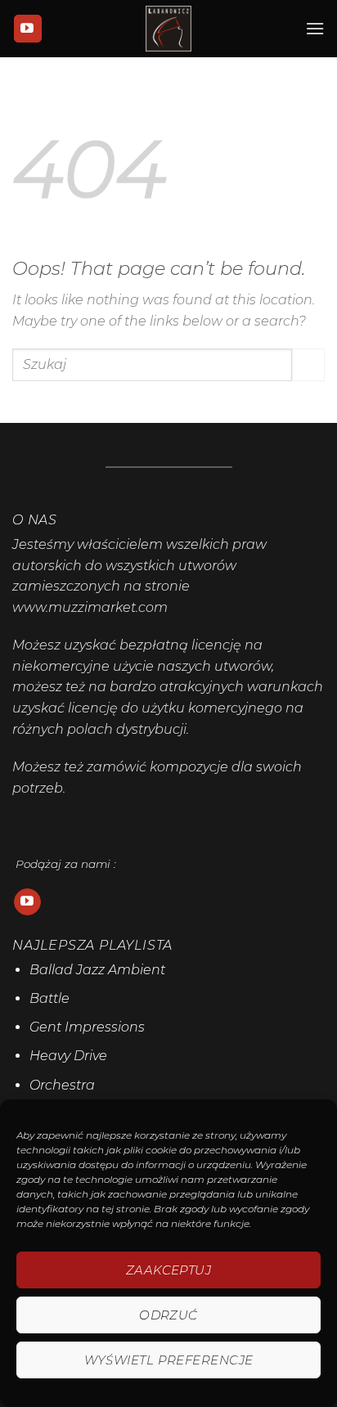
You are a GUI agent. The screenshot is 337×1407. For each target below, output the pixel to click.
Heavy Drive (68, 1055)
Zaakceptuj (169, 1270)
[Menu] (315, 28)
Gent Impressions (87, 1027)
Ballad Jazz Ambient (97, 970)
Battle (49, 998)
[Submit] (308, 364)
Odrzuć (168, 1315)
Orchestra (62, 1085)
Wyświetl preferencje (169, 1360)
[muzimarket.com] (168, 28)
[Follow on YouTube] (28, 29)
